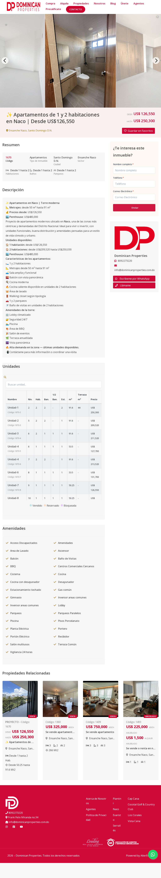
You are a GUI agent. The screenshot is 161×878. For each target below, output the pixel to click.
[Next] (156, 60)
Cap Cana (133, 798)
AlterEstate (147, 855)
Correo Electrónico (123, 191)
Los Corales (135, 815)
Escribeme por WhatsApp (135, 278)
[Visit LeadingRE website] (94, 842)
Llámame (125, 285)
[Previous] (5, 60)
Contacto (75, 9)
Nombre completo (123, 164)
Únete (124, 3)
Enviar (135, 207)
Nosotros (99, 3)
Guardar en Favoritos (140, 131)
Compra (50, 3)
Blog (113, 3)
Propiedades (81, 3)
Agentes (138, 3)
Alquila (64, 3)
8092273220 (16, 812)
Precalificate (53, 9)
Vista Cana (134, 821)
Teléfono (118, 177)
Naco (116, 809)
